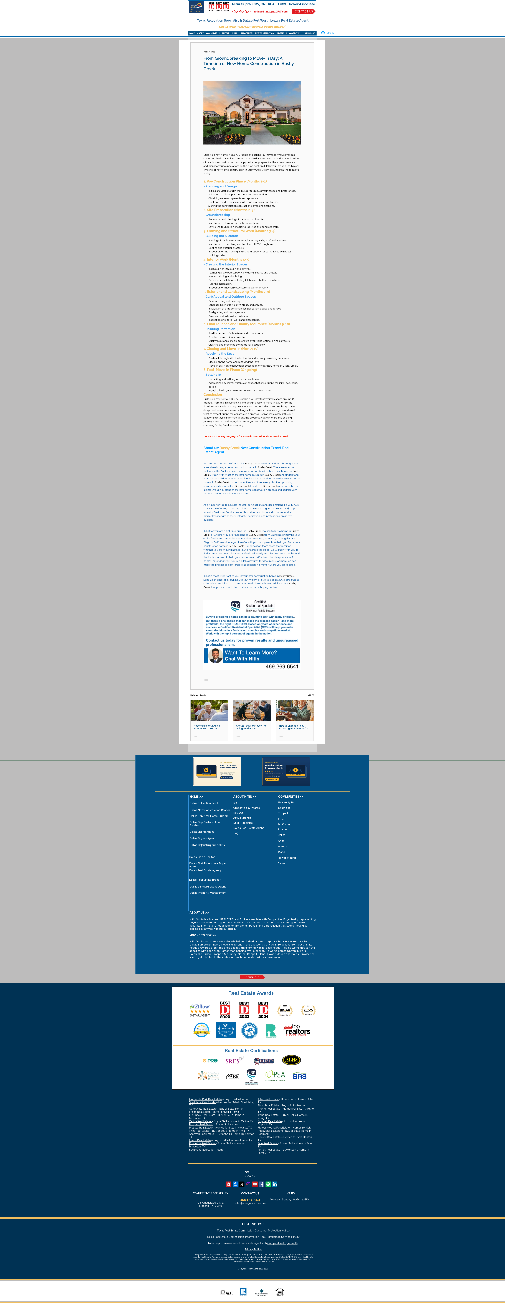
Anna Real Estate (199, 1130)
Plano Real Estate (268, 1105)
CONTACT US (250, 1193)
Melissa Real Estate (201, 1127)
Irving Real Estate (268, 1115)
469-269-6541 (241, 11)
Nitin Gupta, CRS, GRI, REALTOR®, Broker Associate (273, 4)
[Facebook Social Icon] (261, 1184)
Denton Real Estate (269, 1137)
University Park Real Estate (205, 1099)
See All (311, 695)
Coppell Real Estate (270, 1121)
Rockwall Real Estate (271, 1130)
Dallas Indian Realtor (202, 857)
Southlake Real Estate (202, 1102)
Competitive (275, 1243)
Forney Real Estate (269, 1149)
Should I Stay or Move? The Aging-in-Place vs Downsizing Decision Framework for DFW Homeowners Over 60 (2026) (251, 727)
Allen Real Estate (268, 1099)
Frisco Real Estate (200, 1111)
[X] (241, 1184)
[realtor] (228, 1184)
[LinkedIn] (274, 1184)
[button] (200, 33)
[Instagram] (248, 1184)
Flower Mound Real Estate (274, 1127)
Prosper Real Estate (201, 1124)
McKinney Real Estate (202, 1115)
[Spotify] (268, 1184)
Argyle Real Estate (269, 1108)
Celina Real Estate (200, 1121)
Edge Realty (290, 1243)
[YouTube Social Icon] (255, 1184)
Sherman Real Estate (201, 1133)
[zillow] (235, 1184)
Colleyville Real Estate (203, 1108)
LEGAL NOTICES (253, 1224)
